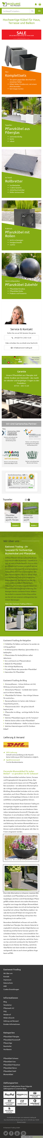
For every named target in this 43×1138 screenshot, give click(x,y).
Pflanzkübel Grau (9, 1061)
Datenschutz (8, 983)
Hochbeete (7, 1049)
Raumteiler (7, 1046)
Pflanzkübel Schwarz (10, 1058)
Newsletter (7, 1005)
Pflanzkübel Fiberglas (11, 1036)
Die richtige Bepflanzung (14, 666)
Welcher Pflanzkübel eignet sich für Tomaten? (21, 718)
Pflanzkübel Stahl (9, 1071)
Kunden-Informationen (11, 1024)
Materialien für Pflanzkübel (14, 672)
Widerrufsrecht (8, 1018)
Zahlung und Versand (10, 1021)
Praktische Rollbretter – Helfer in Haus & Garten (22, 723)
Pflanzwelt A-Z (8, 1008)
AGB (5, 986)
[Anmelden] (35, 3)
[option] (12, 514)
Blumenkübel (8, 1074)
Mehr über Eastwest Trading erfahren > (19, 604)
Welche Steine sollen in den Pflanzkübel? (20, 720)
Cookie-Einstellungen (11, 989)
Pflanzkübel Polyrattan (11, 1065)
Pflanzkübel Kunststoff (11, 1040)
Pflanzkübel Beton (10, 1068)
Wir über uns (7, 973)
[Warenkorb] (40, 3)
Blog (5, 1002)
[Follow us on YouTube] (17, 1134)
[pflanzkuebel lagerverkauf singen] (21, 360)
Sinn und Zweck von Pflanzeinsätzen (18, 661)
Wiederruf (7, 1014)
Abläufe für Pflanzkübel (13, 664)
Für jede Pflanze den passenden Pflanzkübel (21, 669)
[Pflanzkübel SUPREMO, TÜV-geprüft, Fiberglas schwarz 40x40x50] (13, 508)
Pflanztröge (7, 1043)
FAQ (5, 1011)
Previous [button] (26, 500)
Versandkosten (37, 1137)
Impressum (7, 980)
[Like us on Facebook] (11, 1134)
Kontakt (6, 976)
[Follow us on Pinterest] (24, 1134)
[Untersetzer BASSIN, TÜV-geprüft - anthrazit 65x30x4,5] (31, 508)
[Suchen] (32, 11)
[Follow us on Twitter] (6, 1134)
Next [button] (29, 500)
